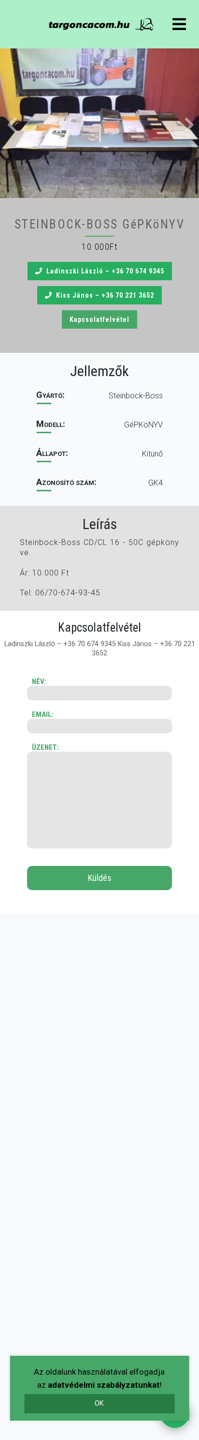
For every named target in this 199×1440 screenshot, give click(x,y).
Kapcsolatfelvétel (99, 319)
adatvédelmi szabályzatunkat (104, 1385)
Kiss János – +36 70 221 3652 (105, 295)
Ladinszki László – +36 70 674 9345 (105, 271)
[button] (99, 123)
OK (99, 1403)
